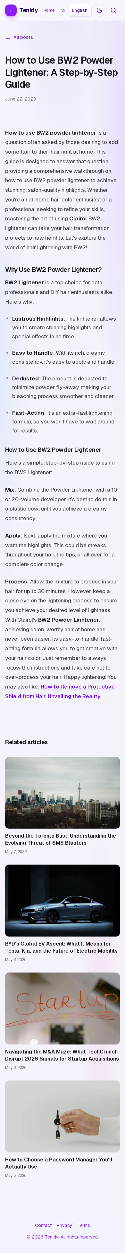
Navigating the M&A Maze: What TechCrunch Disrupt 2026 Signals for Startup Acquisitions (62, 1055)
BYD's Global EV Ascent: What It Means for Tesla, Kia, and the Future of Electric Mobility (61, 947)
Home (49, 10)
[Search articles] (113, 10)
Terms (84, 1225)
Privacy (64, 1225)
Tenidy (23, 10)
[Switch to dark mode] (99, 10)
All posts (19, 37)
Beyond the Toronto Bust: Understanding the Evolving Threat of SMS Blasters (60, 839)
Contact (43, 1225)
